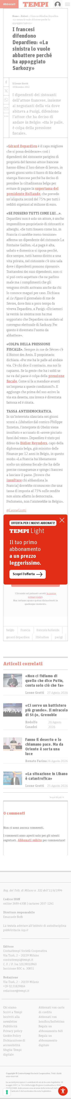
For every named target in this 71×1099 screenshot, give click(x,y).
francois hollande (47, 630)
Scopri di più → (57, 797)
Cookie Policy (12, 1035)
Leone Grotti (34, 692)
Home (15, 16)
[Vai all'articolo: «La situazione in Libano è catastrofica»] (12, 780)
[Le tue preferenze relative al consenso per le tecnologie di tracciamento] (7, 1092)
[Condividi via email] (6, 108)
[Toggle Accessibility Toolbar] (63, 1091)
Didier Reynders (33, 443)
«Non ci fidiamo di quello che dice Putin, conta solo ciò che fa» (44, 680)
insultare (14, 480)
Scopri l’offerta (24, 574)
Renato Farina (36, 761)
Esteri (24, 16)
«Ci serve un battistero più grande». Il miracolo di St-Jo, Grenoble (46, 710)
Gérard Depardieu (22, 146)
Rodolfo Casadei (31, 725)
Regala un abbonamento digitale (48, 1040)
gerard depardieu (18, 637)
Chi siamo (9, 1007)
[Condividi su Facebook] (6, 82)
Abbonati (9, 4)
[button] (6, 116)
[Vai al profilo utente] (57, 4)
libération (42, 637)
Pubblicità (10, 1026)
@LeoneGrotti (16, 510)
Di (20, 83)
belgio (10, 630)
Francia (25, 630)
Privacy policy (12, 1031)
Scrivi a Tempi (12, 1012)
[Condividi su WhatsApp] (6, 99)
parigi (59, 637)
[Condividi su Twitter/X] (6, 91)
